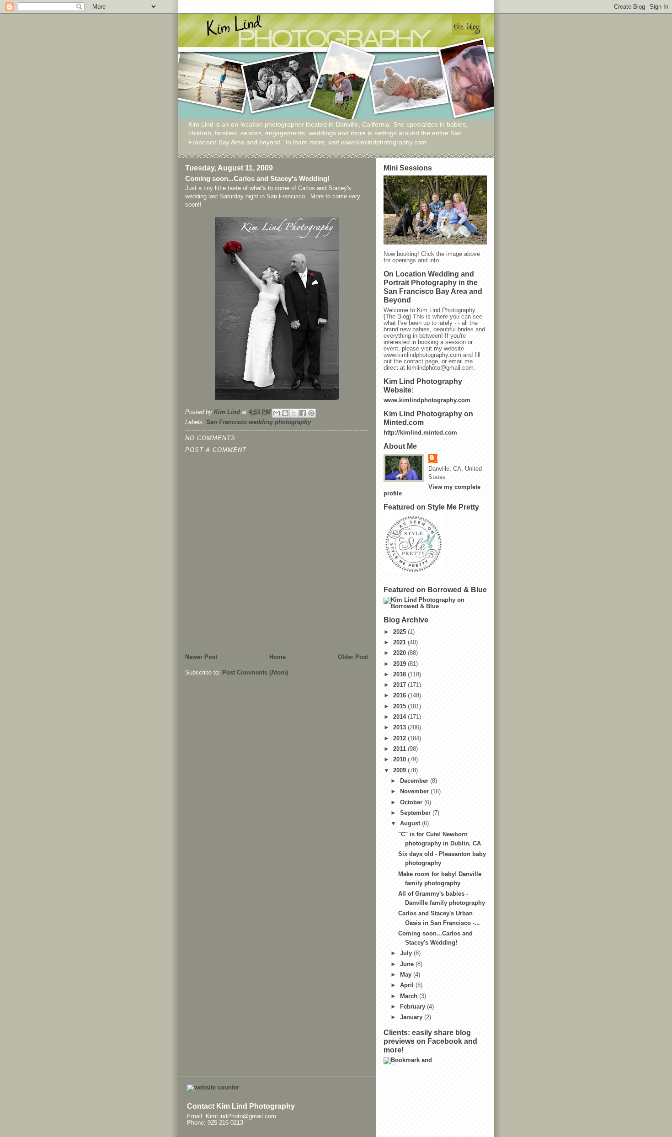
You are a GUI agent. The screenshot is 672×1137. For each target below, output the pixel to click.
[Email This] (276, 413)
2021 (400, 642)
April (408, 985)
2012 (400, 738)
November (415, 791)
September (416, 813)
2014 (400, 717)
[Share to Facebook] (302, 413)
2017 (400, 685)
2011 (400, 749)
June (408, 964)
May (406, 975)
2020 (400, 653)
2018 (400, 674)
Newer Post (201, 657)
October (412, 802)
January (412, 1017)
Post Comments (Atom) (255, 672)
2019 (400, 664)
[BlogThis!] (285, 413)
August (411, 823)
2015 (400, 706)
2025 (400, 632)
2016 (400, 695)
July (407, 953)
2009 (400, 770)
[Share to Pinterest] (311, 413)
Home (277, 657)
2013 (400, 727)
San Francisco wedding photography (258, 422)
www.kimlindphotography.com (427, 400)
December (415, 781)
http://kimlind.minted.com (420, 433)
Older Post (353, 657)
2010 (400, 759)
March (409, 996)
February (413, 1007)
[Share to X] (294, 413)
